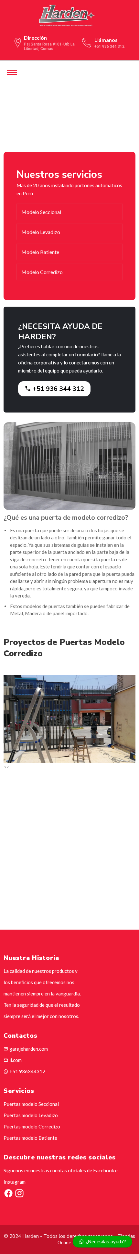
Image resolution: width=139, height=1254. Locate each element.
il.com (15, 1060)
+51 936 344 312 (57, 388)
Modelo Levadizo (40, 232)
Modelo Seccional (41, 212)
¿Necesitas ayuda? (105, 1241)
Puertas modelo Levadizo (31, 1115)
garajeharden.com (28, 1049)
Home (38, 116)
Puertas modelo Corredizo (32, 1126)
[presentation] (5, 766)
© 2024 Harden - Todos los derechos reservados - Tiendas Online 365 (69, 1239)
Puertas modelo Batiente (30, 1138)
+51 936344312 (26, 1071)
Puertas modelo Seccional (31, 1104)
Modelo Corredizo (42, 272)
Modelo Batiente (40, 252)
